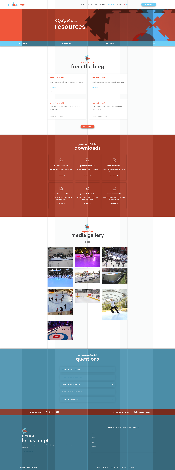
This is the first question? (71, 369)
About (87, 4)
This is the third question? (71, 384)
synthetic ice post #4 (57, 78)
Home (82, 4)
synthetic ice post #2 (57, 103)
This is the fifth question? (71, 399)
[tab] (87, 369)
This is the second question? (72, 377)
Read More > (53, 87)
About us (105, 467)
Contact (119, 4)
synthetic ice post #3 (99, 78)
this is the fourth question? (72, 392)
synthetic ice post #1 (99, 103)
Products (102, 4)
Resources (111, 4)
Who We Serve (94, 4)
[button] (148, 4)
